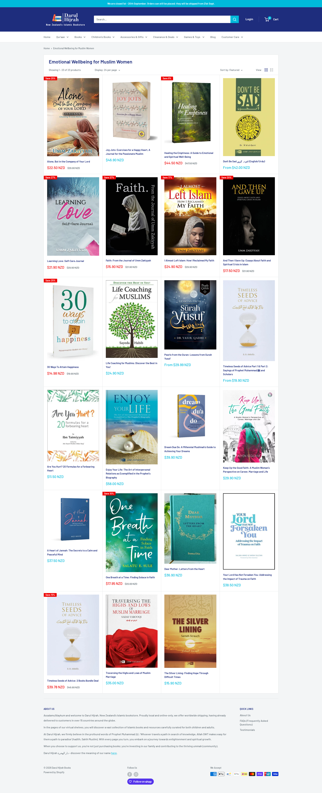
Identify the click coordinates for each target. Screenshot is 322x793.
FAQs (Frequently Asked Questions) (254, 722)
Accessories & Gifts (132, 36)
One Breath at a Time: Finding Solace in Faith (130, 577)
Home (47, 36)
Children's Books (101, 36)
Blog (213, 36)
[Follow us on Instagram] (136, 774)
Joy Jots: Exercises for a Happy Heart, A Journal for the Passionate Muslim (128, 151)
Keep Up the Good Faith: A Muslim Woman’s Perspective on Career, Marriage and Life (246, 469)
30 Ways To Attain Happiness (63, 366)
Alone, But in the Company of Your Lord (68, 161)
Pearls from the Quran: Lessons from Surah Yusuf (188, 356)
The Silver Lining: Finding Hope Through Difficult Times (186, 675)
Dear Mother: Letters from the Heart (184, 568)
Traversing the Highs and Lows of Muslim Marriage (128, 674)
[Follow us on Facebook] (129, 774)
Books (78, 36)
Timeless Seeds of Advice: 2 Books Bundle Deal (73, 680)
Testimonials (247, 729)
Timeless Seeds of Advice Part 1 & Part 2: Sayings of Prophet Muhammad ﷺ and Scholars (245, 370)
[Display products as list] (271, 69)
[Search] (234, 19)
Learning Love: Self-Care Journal (65, 260)
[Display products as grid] (266, 69)
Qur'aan (60, 36)
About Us (245, 715)
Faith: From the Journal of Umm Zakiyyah (128, 260)
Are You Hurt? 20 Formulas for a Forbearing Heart (70, 468)
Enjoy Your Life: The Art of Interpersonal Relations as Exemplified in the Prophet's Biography (128, 473)
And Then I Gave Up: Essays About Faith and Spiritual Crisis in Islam (247, 262)
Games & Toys (192, 36)
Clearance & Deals (163, 36)
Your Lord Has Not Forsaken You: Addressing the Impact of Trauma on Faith (247, 576)
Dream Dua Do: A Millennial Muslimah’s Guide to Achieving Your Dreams (190, 449)
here (114, 753)
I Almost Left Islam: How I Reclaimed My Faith (189, 260)
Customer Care (230, 36)
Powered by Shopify (54, 772)
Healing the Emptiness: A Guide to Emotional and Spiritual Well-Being (188, 154)
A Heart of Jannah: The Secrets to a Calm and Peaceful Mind (72, 552)
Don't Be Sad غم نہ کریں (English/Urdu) (244, 161)
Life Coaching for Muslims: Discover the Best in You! (131, 365)
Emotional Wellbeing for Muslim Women (73, 48)
